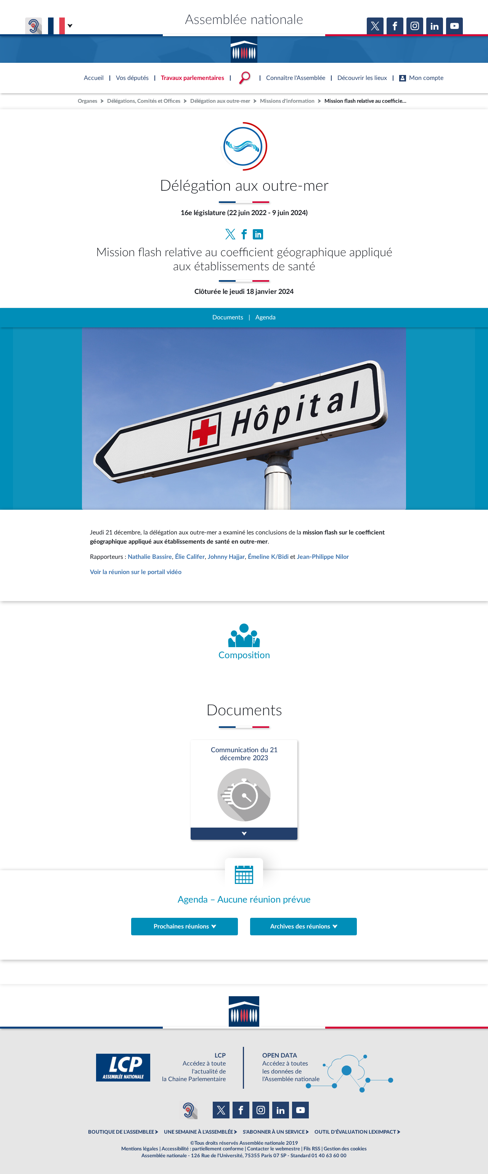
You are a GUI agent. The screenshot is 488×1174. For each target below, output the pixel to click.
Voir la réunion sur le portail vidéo (135, 572)
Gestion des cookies (345, 1149)
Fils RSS (311, 1149)
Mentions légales (139, 1149)
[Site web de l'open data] (321, 1067)
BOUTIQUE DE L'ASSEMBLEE (121, 1132)
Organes (87, 101)
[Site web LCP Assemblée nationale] (167, 1067)
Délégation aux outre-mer (220, 101)
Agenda (265, 317)
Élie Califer (190, 557)
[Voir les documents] (244, 790)
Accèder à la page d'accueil (244, 47)
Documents (227, 317)
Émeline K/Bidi (268, 557)
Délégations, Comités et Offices (143, 101)
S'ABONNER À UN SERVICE (274, 1132)
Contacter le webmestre (273, 1149)
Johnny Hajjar (226, 557)
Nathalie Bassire (150, 557)
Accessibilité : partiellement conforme (203, 1149)
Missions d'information (287, 101)
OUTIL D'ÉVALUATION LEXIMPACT (355, 1132)
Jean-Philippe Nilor (323, 557)
